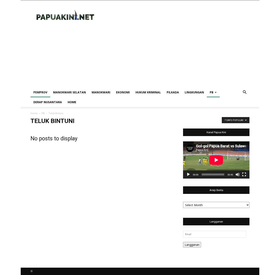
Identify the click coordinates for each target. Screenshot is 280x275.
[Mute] (238, 174)
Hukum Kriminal (148, 92)
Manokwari (101, 92)
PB (211, 92)
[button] (244, 93)
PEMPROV (40, 92)
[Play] (188, 174)
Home (72, 102)
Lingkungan (194, 92)
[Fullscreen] (244, 174)
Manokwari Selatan (69, 92)
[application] (216, 160)
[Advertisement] (140, 56)
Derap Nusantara (47, 102)
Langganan (192, 245)
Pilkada (173, 92)
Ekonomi (123, 92)
